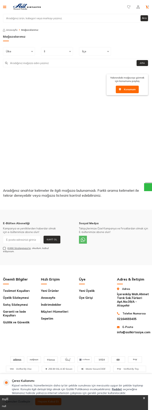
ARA (142, 62)
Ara (144, 18)
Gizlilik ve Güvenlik (16, 322)
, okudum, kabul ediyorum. (26, 250)
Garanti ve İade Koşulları (14, 313)
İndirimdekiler (51, 305)
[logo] (27, 7)
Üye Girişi (86, 298)
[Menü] (4, 7)
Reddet (117, 389)
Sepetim (47, 318)
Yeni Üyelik (87, 291)
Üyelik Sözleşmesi (16, 298)
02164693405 (127, 319)
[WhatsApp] (83, 240)
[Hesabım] (138, 7)
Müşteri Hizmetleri (54, 311)
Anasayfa (11, 29)
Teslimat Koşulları (16, 291)
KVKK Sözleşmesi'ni (19, 248)
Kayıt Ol (52, 239)
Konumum (130, 89)
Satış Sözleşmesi (15, 305)
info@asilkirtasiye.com (133, 332)
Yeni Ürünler (50, 291)
